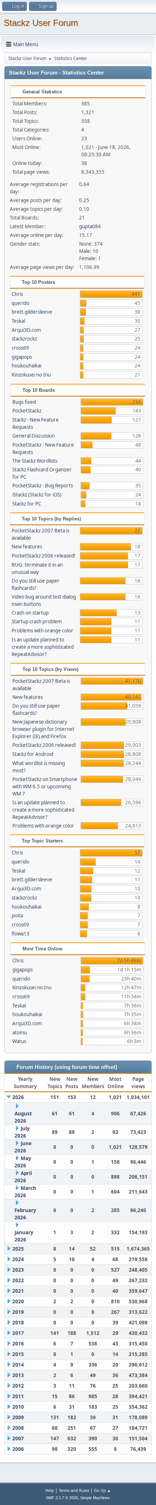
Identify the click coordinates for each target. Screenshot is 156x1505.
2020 (18, 1301)
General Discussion (33, 435)
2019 (18, 1312)
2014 (18, 1364)
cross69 (20, 348)
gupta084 (90, 226)
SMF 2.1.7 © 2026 (62, 1498)
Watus (19, 1041)
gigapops (22, 357)
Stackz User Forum (41, 23)
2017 (18, 1333)
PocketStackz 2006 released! (43, 555)
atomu (19, 1032)
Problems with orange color (42, 630)
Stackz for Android (32, 754)
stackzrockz (24, 338)
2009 (18, 1417)
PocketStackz (26, 410)
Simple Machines (95, 1498)
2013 (18, 1375)
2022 (18, 1280)
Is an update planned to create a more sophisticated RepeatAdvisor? (43, 646)
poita (17, 915)
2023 (18, 1270)
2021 (18, 1291)
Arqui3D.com (26, 330)
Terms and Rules (74, 1490)
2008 (18, 1428)
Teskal (18, 321)
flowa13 (20, 933)
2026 (18, 1097)
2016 (18, 1343)
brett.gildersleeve (32, 312)
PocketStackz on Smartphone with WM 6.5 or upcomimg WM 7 (44, 786)
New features (27, 546)
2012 (18, 1386)
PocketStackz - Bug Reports (42, 485)
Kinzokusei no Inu (31, 374)
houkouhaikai (26, 365)
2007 (18, 1438)
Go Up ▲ (102, 1490)
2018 (18, 1322)
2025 (18, 1249)
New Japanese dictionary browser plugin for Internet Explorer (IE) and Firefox (43, 729)
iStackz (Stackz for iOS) (36, 494)
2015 (18, 1354)
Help (49, 1490)
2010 (18, 1407)
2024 (18, 1259)
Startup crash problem (37, 621)
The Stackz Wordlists (34, 461)
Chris (17, 294)
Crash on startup (30, 612)
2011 (18, 1396)
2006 (18, 1449)
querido (20, 303)
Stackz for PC (26, 503)
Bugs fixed (24, 402)
